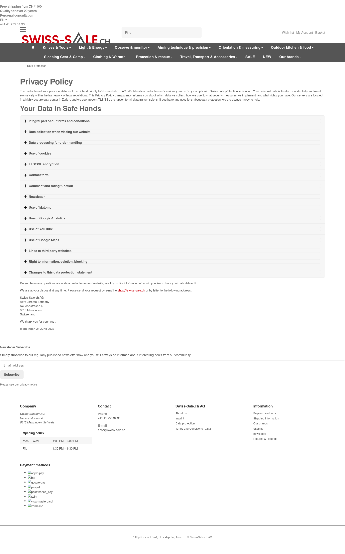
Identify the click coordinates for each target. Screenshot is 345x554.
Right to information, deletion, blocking (58, 261)
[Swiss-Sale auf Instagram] (117, 437)
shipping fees (173, 537)
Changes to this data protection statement (60, 272)
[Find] (196, 32)
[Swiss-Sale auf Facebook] (99, 437)
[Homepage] (21, 65)
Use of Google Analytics (47, 218)
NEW (267, 56)
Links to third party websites (50, 251)
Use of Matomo (40, 207)
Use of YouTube (41, 229)
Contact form (39, 175)
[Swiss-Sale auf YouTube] (108, 437)
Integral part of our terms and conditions (59, 121)
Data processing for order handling (55, 142)
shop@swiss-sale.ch (131, 290)
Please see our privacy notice (18, 384)
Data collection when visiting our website (59, 132)
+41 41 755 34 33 (12, 24)
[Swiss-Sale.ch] (65, 38)
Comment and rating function (51, 186)
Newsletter (37, 196)
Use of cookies (40, 153)
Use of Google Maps (44, 240)
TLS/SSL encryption (44, 164)
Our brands (289, 56)
